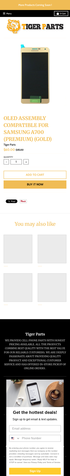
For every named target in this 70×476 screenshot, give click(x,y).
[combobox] (14, 438)
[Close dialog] (60, 383)
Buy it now (35, 184)
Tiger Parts (10, 144)
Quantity (8, 157)
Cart (63, 13)
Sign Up (35, 471)
